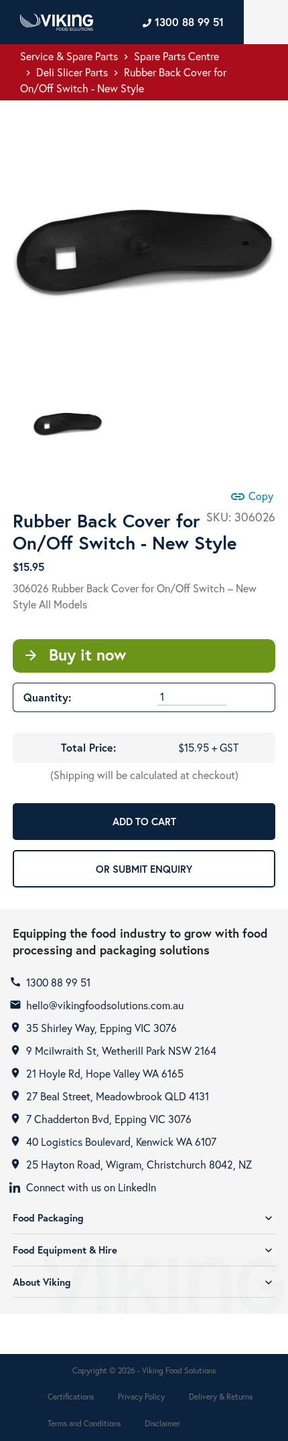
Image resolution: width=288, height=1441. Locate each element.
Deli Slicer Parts (72, 72)
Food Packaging (144, 1218)
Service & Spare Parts (69, 56)
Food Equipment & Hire (144, 1250)
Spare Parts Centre (176, 56)
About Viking (144, 1282)
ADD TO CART (144, 821)
